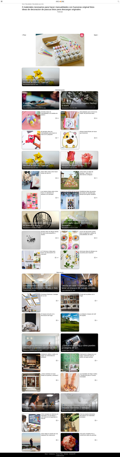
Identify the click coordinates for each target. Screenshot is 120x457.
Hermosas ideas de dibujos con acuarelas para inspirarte (88, 252)
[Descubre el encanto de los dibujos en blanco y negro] (40, 220)
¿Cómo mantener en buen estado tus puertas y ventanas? (49, 374)
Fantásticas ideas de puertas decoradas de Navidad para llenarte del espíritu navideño (88, 193)
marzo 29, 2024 (31, 410)
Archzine (66, 453)
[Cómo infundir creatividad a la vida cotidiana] (40, 402)
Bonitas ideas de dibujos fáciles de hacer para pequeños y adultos (49, 233)
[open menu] (1, 1)
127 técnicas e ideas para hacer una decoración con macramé (48, 253)
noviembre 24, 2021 (41, 108)
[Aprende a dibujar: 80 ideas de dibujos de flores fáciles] (79, 160)
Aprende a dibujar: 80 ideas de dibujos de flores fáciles (76, 164)
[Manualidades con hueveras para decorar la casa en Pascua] (40, 77)
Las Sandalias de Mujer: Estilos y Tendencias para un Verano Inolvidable (88, 375)
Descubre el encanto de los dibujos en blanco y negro (39, 224)
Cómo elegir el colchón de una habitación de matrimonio (49, 434)
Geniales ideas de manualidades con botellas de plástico (49, 113)
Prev (24, 35)
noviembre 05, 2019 (35, 227)
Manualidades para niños (38, 4)
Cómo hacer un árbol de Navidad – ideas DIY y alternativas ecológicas (86, 173)
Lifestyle (64, 350)
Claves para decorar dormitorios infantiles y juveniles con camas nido (40, 346)
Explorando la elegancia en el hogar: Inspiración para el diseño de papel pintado (88, 356)
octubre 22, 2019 (73, 227)
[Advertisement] (60, 22)
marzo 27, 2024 (72, 410)
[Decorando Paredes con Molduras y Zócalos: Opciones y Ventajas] (79, 402)
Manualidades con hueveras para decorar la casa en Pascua (38, 81)
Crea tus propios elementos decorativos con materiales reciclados (87, 415)
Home (23, 4)
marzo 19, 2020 (73, 167)
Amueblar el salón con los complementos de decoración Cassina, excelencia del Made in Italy (40, 285)
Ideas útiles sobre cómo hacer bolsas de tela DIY (49, 172)
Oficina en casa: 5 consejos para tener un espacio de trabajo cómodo (78, 286)
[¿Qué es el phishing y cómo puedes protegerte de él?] (79, 343)
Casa (24, 290)
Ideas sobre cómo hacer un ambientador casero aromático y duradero (77, 222)
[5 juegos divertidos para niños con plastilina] (40, 100)
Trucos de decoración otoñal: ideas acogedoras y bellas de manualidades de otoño (88, 233)
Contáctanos (52, 453)
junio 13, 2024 (38, 350)
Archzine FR (72, 453)
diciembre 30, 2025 (31, 290)
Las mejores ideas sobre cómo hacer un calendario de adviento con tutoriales (49, 193)
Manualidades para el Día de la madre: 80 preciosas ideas (88, 112)
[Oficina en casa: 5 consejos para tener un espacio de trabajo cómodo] (79, 283)
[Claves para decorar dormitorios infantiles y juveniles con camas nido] (40, 343)
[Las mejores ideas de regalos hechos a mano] (79, 100)
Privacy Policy (59, 453)
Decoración (65, 410)
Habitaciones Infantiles (28, 350)
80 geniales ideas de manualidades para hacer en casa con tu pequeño (49, 133)
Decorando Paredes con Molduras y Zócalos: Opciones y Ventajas (78, 406)
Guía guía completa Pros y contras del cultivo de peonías (88, 434)
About (46, 453)
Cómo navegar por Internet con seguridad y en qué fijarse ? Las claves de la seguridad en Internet (49, 416)
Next (95, 35)
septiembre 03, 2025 (70, 290)
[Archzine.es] (60, 2)
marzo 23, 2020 (34, 84)
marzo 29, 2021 (73, 108)
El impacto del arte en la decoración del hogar (47, 314)
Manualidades (28, 4)
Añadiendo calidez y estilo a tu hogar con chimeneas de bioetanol (49, 356)
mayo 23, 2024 (70, 350)
